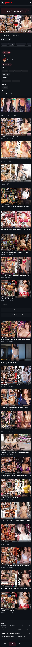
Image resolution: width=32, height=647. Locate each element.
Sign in (3, 310)
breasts (11, 70)
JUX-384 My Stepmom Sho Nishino (10, 137)
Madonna (5, 87)
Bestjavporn (18, 633)
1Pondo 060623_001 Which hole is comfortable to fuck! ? (15, 452)
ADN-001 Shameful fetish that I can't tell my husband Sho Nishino (16, 430)
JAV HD (26, 630)
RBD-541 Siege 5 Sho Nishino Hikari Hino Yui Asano (14, 252)
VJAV (7, 633)
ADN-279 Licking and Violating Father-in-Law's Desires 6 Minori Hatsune (16, 565)
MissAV (3, 630)
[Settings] (30, 2)
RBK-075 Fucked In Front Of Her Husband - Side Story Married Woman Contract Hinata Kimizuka (16, 543)
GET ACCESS (21, 12)
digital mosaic (6, 74)
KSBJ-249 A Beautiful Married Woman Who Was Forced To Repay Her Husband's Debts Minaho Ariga (16, 407)
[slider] (14, 31)
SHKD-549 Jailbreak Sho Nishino (9, 299)
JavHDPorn (20, 630)
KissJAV (3, 636)
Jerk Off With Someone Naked (8, 362)
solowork (5, 70)
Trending (3, 633)
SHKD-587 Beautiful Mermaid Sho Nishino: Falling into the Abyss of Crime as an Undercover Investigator (16, 206)
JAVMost (28, 633)
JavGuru (8, 630)
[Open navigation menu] (2, 2)
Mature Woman (16, 81)
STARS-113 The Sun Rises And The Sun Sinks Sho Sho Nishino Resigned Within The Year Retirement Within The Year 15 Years (16, 160)
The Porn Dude (21, 636)
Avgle (12, 633)
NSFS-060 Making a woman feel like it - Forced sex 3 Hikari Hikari (16, 385)
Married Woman (6, 81)
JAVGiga (13, 636)
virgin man (17, 70)
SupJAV (13, 630)
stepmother (24, 70)
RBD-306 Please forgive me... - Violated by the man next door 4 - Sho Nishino (16, 183)
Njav (24, 633)
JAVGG (8, 636)
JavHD (26, 10)
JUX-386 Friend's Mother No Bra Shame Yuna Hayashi (14, 498)
